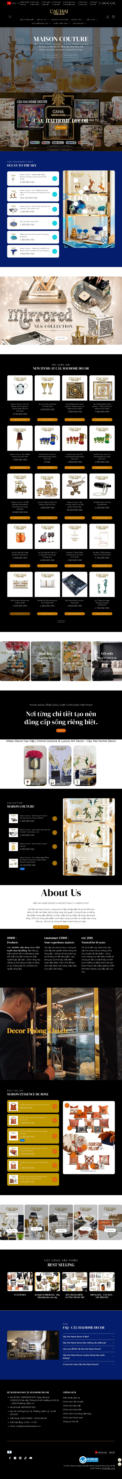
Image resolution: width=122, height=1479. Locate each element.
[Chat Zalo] (119, 1464)
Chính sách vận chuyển (35, 3)
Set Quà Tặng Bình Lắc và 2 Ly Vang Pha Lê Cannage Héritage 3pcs (47, 555)
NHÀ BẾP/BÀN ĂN (40, 23)
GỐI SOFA (90, 20)
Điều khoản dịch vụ (25, 3)
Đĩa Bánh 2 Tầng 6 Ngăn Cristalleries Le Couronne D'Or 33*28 (74, 555)
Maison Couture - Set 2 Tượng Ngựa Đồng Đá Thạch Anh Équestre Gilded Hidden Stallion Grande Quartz (34, 860)
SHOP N (61, 730)
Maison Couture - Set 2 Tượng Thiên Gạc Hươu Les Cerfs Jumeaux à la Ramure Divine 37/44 (35, 192)
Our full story (61, 927)
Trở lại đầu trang (108, 1468)
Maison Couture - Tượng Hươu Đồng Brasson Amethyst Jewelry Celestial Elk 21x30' (33, 177)
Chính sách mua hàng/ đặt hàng (69, 3)
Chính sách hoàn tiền (57, 3)
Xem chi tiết (61, 127)
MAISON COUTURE (60, 20)
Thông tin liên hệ (94, 3)
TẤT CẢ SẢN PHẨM (70, 56)
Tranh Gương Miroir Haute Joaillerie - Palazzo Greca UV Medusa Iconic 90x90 (102, 406)
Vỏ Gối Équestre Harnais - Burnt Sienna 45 (34, 1105)
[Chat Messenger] (119, 1460)
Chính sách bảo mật (47, 3)
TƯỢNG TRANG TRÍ (41, 1039)
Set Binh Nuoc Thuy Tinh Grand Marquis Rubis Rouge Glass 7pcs (74, 456)
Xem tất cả (61, 621)
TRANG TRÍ (76, 20)
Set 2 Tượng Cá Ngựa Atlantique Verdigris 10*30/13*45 (102, 603)
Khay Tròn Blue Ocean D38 (29, 221)
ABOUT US (41, 20)
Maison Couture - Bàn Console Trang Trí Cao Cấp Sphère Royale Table (75, 504)
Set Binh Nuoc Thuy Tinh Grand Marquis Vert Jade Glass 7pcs (102, 456)
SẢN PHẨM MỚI (27, 20)
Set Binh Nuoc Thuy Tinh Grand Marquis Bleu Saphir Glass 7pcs (47, 456)
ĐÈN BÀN (25, 1039)
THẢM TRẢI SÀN (60, 23)
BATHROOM (78, 23)
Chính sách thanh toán (83, 3)
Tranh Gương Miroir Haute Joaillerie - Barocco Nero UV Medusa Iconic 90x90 (74, 406)
